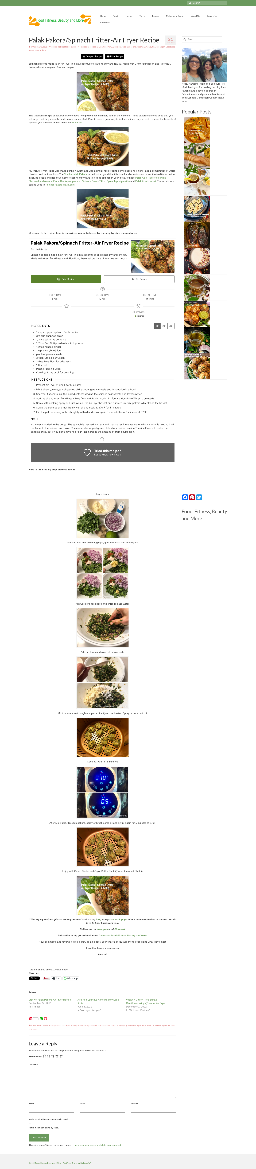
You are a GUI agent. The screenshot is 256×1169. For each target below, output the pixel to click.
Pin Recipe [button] (141, 279)
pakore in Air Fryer (133, 1025)
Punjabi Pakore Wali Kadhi (60, 184)
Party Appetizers (114, 47)
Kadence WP (85, 1163)
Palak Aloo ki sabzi (145, 181)
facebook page (118, 919)
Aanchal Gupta (39, 47)
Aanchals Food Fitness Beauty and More (123, 935)
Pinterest (119, 929)
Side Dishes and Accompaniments (136, 47)
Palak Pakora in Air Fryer (151, 1025)
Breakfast (64, 47)
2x (164, 326)
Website (134, 1103)
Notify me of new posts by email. (44, 1128)
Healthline (76, 122)
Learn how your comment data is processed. (97, 1145)
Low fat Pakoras (97, 1025)
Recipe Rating (35, 1056)
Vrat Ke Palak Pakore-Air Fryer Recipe (50, 999)
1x (157, 326)
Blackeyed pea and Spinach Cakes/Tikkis (82, 181)
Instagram (102, 929)
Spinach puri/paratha (118, 181)
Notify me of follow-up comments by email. (48, 1119)
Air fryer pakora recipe (39, 1025)
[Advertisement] (102, 482)
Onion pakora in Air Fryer (115, 1025)
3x (171, 326)
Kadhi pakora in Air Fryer (80, 1025)
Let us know (101, 454)
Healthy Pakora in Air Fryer (59, 1025)
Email (83, 1103)
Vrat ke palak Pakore (75, 174)
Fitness (72, 47)
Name (32, 1103)
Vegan (162, 47)
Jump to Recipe (93, 56)
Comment (34, 1064)
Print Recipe (116, 56)
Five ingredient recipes (86, 47)
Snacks (155, 47)
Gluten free (101, 47)
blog (98, 919)
